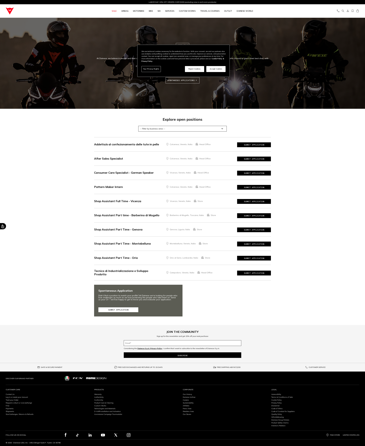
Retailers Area (188, 411)
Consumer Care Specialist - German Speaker (124, 172)
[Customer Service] (338, 11)
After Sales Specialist (108, 158)
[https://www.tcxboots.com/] (77, 378)
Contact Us (10, 394)
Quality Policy (276, 414)
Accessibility (276, 394)
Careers (186, 400)
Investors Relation (278, 426)
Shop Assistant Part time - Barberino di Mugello (126, 215)
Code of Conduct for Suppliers (283, 411)
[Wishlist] (352, 11)
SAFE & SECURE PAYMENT (51, 367)
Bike (151, 11)
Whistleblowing (277, 417)
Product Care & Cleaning (103, 403)
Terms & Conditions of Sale (282, 397)
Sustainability (188, 403)
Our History (187, 394)
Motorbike (138, 11)
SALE (114, 11)
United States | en (351, 435)
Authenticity (99, 397)
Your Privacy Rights (151, 69)
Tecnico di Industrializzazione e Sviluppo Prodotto (121, 272)
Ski (159, 11)
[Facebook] (66, 435)
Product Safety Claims (280, 423)
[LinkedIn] (90, 435)
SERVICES (169, 11)
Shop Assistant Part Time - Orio (116, 258)
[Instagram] (128, 435)
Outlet (228, 11)
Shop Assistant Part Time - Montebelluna (122, 243)
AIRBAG (124, 11)
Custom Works (100, 406)
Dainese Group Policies (280, 420)
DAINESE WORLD (245, 11)
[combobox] (182, 129)
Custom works (187, 11)
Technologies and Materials (104, 408)
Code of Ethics (277, 408)
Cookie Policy (276, 400)
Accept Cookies (216, 69)
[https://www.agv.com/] (67, 378)
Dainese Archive (189, 397)
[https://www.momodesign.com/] (96, 378)
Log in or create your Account (17, 397)
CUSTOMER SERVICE (317, 367)
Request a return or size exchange (19, 403)
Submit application (254, 144)
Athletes (186, 406)
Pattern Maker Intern (108, 187)
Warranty (98, 394)
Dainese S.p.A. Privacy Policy (149, 348)
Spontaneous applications (180, 80)
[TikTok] (77, 435)
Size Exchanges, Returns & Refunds (20, 414)
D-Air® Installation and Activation (107, 411)
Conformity (98, 400)
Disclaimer (275, 406)
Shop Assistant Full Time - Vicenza (117, 201)
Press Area (187, 408)
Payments (10, 408)
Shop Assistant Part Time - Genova (118, 229)
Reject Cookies (194, 69)
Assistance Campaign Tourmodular (108, 414)
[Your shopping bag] (357, 11)
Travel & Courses (210, 11)
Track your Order (12, 400)
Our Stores (187, 414)
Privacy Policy (276, 403)
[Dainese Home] (40, 11)
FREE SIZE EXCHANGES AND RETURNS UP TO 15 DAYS (140, 367)
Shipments (10, 411)
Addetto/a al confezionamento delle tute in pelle (126, 144)
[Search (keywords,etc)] (343, 11)
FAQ (7, 406)
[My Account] (347, 11)
